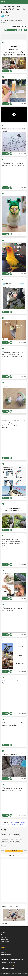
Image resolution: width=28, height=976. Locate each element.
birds (9, 834)
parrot (17, 841)
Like (5, 846)
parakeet (4, 834)
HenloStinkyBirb (23, 70)
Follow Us (13, 822)
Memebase (14, 2)
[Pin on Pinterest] (10, 70)
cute (16, 838)
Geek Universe (5, 941)
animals (12, 841)
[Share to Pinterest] (22, 30)
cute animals (5, 838)
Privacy (16, 973)
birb (21, 838)
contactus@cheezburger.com (10, 965)
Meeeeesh (7, 15)
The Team (3, 950)
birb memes (5, 841)
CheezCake (4, 944)
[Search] (4, 2)
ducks (11, 838)
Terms (13, 973)
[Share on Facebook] (15, 30)
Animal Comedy (5, 939)
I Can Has (3, 932)
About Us (3, 952)
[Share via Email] (25, 30)
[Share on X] (19, 30)
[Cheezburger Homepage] (14, 969)
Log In (25, 2)
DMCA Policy (24, 973)
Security (19, 973)
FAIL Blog (3, 935)
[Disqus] (14, 881)
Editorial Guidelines (6, 954)
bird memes (16, 834)
